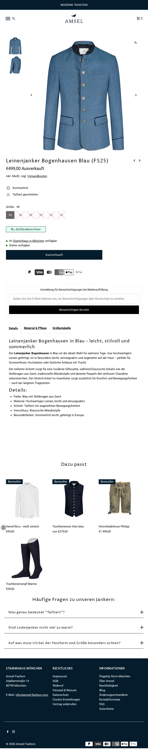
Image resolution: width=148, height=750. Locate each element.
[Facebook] (7, 732)
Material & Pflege (35, 328)
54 (61, 215)
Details (13, 328)
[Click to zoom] (135, 42)
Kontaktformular (109, 699)
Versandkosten (37, 176)
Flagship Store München (114, 676)
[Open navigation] (32, 18)
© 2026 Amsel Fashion (20, 744)
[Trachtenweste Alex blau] (74, 501)
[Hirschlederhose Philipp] (120, 501)
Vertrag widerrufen (64, 704)
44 (10, 215)
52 (51, 215)
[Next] (135, 95)
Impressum (60, 676)
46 (20, 215)
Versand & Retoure (65, 690)
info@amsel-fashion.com (32, 695)
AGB (55, 681)
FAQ (101, 704)
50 (40, 215)
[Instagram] (13, 732)
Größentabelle (62, 328)
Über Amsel (106, 681)
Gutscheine (106, 709)
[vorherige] (134, 160)
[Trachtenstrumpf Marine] (27, 558)
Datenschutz (61, 695)
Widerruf (58, 685)
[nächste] (139, 160)
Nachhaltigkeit (108, 685)
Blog (102, 690)
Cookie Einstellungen (66, 699)
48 (30, 215)
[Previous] (31, 95)
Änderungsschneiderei (113, 695)
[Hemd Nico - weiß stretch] (27, 501)
